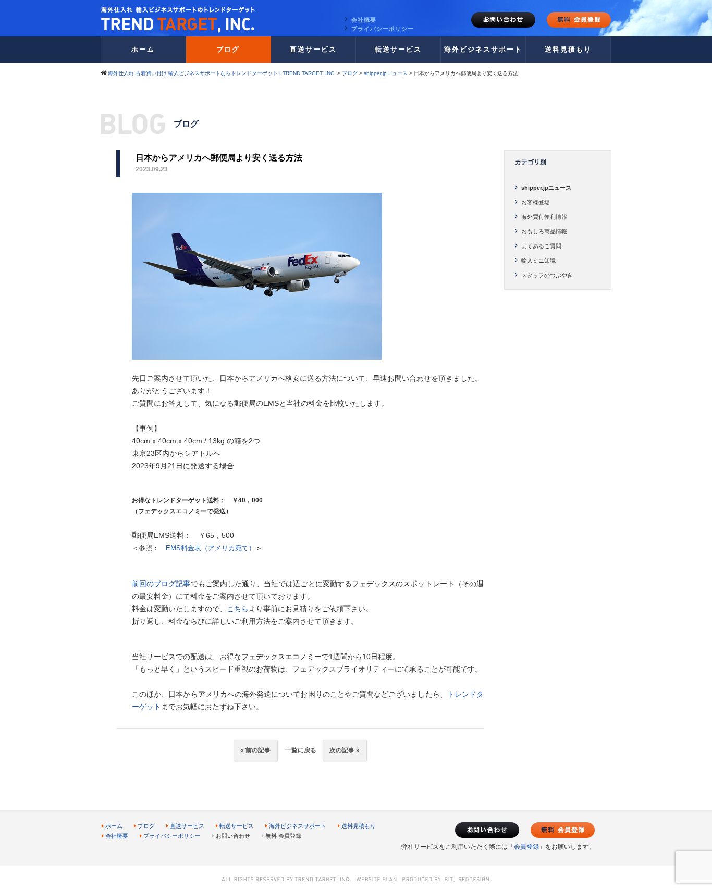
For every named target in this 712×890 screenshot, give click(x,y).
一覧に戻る (300, 750)
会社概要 (363, 20)
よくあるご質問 (541, 246)
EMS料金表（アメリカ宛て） (210, 548)
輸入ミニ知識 (538, 260)
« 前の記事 (255, 750)
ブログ (228, 49)
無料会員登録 (579, 20)
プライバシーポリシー (382, 29)
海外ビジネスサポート (483, 49)
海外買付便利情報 (544, 217)
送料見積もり (568, 49)
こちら (238, 608)
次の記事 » (344, 750)
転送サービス (398, 49)
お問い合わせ (503, 20)
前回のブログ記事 (161, 583)
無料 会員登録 (283, 836)
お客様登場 (535, 202)
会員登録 (526, 846)
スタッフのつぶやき (547, 275)
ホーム (143, 49)
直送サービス (313, 49)
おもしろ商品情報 (544, 231)
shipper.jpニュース (546, 187)
